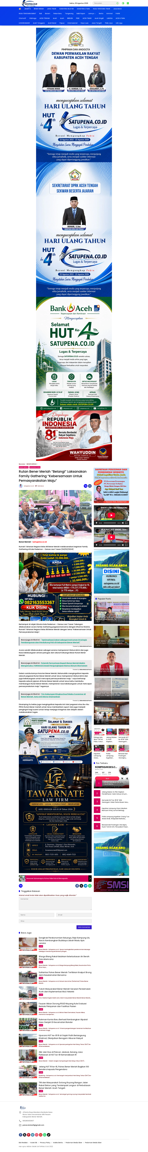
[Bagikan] (90, 486)
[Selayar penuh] (126, 523)
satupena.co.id (29, 486)
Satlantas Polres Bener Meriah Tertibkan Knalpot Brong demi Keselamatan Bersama (65, 973)
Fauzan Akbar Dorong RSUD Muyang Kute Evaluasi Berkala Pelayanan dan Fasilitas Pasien (62, 1005)
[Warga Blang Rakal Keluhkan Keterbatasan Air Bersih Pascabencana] (28, 961)
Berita (97, 749)
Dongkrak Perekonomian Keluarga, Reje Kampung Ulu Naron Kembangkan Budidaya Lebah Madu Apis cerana (64, 940)
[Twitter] (81, 886)
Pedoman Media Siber (74, 1143)
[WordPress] (32, 1135)
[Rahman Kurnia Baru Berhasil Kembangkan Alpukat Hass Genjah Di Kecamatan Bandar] (28, 1024)
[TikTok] (48, 1135)
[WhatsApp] (90, 886)
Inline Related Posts (86, 646)
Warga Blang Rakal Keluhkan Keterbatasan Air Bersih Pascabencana (64, 958)
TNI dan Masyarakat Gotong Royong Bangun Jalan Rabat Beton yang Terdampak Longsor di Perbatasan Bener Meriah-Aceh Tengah (64, 1085)
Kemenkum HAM (35, 467)
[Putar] (97, 523)
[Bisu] (123, 523)
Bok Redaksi (23, 1143)
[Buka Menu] (128, 3)
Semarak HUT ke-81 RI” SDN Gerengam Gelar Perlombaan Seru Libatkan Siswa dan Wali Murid (124, 739)
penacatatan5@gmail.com (33, 1125)
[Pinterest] (28, 1135)
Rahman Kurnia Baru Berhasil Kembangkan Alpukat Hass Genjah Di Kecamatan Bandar (63, 1021)
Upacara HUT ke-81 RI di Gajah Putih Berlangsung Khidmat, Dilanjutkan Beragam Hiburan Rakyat (62, 1036)
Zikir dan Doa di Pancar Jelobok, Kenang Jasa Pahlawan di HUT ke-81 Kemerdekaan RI (61, 1053)
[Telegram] (85, 886)
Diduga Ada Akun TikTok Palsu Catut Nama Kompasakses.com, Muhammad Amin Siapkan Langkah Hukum (99, 739)
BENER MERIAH (23, 467)
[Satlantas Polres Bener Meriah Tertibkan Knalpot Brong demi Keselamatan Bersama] (28, 977)
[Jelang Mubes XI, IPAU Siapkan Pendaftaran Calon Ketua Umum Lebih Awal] (111, 732)
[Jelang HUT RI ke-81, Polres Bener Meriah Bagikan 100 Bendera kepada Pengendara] (28, 1071)
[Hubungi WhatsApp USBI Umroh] (55, 572)
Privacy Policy (45, 1143)
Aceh (40, 946)
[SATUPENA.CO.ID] (30, 3)
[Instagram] (36, 1135)
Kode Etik (33, 1143)
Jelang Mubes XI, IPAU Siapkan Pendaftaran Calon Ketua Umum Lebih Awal (111, 739)
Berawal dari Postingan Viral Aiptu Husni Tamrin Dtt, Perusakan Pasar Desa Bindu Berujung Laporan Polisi (124, 756)
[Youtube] (40, 1135)
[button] (117, 3)
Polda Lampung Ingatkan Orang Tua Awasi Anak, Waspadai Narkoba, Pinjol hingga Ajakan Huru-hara (111, 756)
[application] (111, 515)
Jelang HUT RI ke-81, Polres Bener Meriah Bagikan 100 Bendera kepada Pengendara (64, 1068)
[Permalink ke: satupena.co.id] (21, 486)
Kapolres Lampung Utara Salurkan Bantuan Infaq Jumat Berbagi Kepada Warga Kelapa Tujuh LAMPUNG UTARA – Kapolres (99, 756)
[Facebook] (77, 886)
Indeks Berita (58, 1143)
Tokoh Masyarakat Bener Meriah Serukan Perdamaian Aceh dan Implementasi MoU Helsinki (65, 990)
